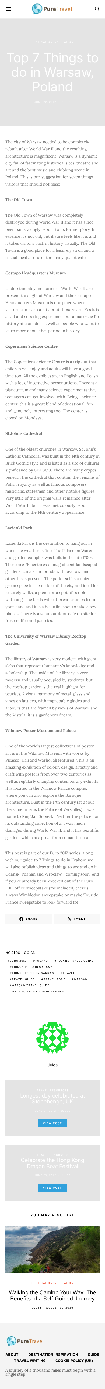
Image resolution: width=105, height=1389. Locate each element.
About (12, 1355)
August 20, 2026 (59, 1308)
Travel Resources (52, 1090)
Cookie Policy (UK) (74, 1361)
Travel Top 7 (54, 979)
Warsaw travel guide (30, 985)
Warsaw (81, 979)
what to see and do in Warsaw (38, 991)
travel (69, 973)
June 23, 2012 (45, 1175)
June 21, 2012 (45, 1111)
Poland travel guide (75, 961)
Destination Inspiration (53, 42)
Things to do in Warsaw (32, 967)
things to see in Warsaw (33, 973)
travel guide (23, 979)
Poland (41, 961)
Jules (66, 102)
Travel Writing (30, 1361)
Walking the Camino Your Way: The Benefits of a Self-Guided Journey (52, 1295)
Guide (93, 1355)
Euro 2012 (18, 961)
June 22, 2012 (45, 102)
